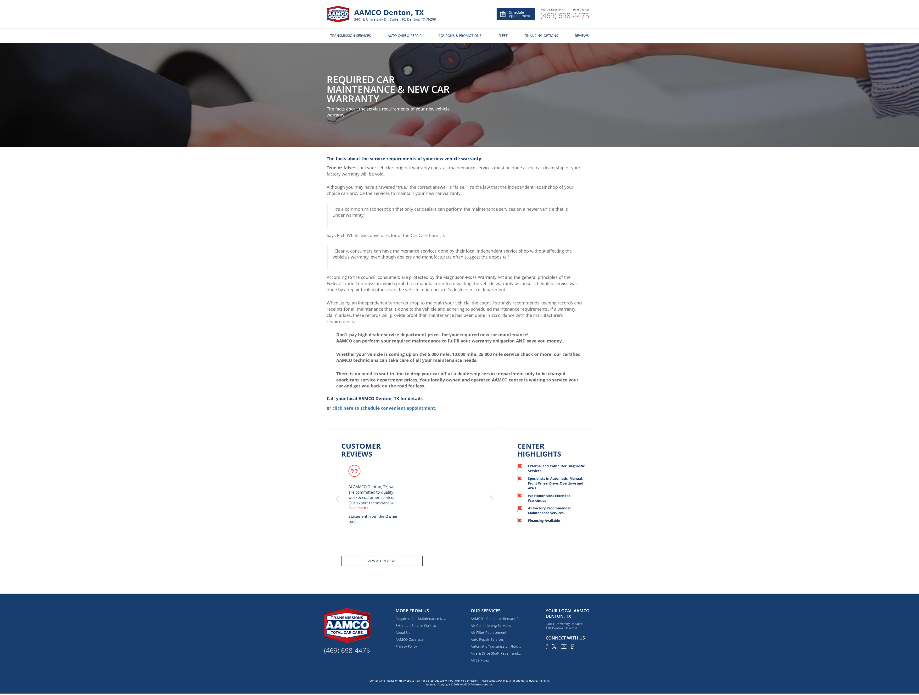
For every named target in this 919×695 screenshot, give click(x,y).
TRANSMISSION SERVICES (350, 35)
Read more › (358, 507)
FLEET (503, 35)
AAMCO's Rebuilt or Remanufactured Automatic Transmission (496, 618)
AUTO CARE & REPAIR (405, 35)
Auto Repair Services (487, 639)
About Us (403, 632)
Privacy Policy (406, 646)
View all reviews (382, 560)
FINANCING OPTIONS (541, 35)
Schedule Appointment (519, 14)
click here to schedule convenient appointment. (384, 408)
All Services (480, 660)
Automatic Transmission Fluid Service (496, 646)
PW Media (504, 680)
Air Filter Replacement (488, 632)
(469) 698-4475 (564, 15)
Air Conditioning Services (491, 625)
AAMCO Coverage (410, 639)
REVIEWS (582, 35)
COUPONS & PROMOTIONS (460, 35)
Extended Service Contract (417, 625)
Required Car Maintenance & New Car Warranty (421, 618)
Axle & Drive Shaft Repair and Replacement (496, 653)
